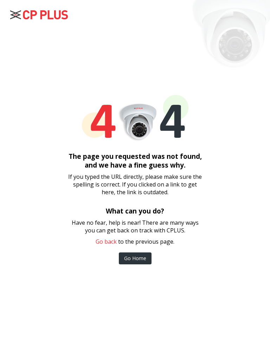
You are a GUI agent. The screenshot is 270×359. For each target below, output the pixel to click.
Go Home (135, 258)
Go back (106, 241)
